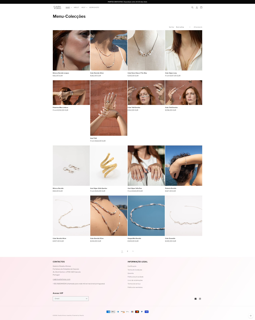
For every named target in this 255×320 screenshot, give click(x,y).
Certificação (132, 266)
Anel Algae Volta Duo (135, 188)
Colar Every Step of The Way (137, 73)
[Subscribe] (86, 298)
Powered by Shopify (78, 315)
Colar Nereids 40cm (97, 73)
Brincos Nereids (58, 188)
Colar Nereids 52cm (97, 238)
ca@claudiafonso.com (61, 279)
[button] (69, 7)
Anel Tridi (93, 138)
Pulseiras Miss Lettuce (60, 107)
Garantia (131, 273)
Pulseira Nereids (170, 188)
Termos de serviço (134, 284)
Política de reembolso (135, 287)
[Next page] (133, 251)
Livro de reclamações (135, 280)
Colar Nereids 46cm (59, 238)
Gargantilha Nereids (134, 238)
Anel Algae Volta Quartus (98, 188)
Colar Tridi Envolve (134, 107)
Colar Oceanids (170, 238)
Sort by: (171, 27)
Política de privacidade (135, 277)
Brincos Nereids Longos (61, 73)
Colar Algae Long (171, 73)
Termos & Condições (135, 270)
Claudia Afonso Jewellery (65, 315)
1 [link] (122, 251)
